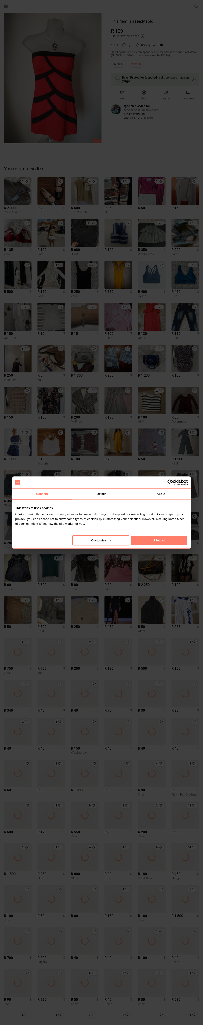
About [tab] (161, 493)
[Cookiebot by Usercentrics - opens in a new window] (170, 482)
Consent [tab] (42, 493)
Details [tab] (101, 493)
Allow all (159, 540)
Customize (98, 540)
